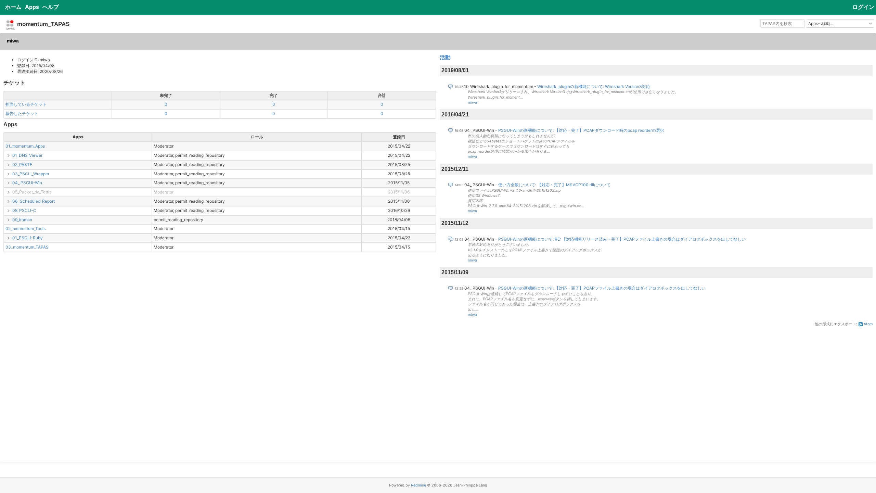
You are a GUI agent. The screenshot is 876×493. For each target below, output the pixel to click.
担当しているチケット (26, 104)
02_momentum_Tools (25, 228)
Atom (868, 324)
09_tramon (22, 219)
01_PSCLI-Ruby (27, 237)
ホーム (13, 6)
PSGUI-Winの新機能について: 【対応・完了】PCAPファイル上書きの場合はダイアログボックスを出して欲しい (602, 288)
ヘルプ (50, 6)
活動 (445, 57)
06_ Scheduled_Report (33, 201)
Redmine (418, 485)
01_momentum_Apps (25, 146)
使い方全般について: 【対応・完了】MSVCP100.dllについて (554, 184)
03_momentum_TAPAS (27, 247)
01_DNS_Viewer (27, 155)
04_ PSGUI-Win (27, 182)
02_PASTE (22, 164)
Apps (32, 6)
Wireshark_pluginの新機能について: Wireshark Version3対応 (593, 86)
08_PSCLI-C (24, 210)
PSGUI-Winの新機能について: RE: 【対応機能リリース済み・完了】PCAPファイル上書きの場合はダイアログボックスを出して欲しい (622, 239)
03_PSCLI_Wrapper (30, 173)
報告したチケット (21, 113)
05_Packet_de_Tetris (31, 191)
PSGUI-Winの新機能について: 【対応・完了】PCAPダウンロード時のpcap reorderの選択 (581, 130)
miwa (472, 102)
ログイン (863, 6)
